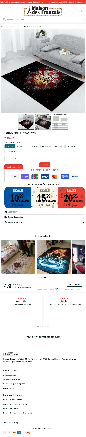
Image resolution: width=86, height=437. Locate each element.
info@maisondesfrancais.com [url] (20, 362)
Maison (3, 26)
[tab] (38, 277)
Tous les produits (14, 26)
